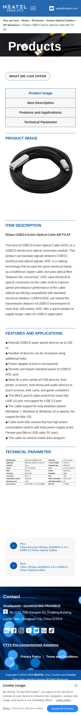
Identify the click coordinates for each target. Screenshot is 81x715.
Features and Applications (40, 112)
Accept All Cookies (62, 708)
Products (38, 20)
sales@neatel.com (67, 8)
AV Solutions (11, 24)
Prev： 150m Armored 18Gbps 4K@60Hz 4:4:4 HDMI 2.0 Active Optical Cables (40, 547)
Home (25, 20)
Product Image (40, 93)
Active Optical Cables (60, 20)
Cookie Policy (63, 700)
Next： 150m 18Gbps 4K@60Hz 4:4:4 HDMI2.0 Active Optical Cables (40, 567)
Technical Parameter (40, 122)
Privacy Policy (31, 656)
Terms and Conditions (62, 656)
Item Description (40, 103)
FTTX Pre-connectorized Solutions (31, 645)
